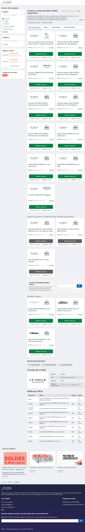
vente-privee (14, 53)
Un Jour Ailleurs (15, 66)
